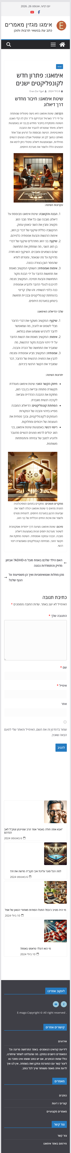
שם (63, 667)
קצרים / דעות (59, 1103)
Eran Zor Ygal (37, 91)
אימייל (62, 685)
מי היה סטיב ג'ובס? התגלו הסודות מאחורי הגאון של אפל (35, 910)
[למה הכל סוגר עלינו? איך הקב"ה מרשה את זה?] (35, 853)
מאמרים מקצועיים (57, 1111)
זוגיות (60, 66)
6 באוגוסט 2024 (13, 838)
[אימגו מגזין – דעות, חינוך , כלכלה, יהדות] (62, 44)
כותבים (63, 1095)
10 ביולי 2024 (12, 915)
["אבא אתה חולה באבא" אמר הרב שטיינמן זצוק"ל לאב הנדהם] (35, 812)
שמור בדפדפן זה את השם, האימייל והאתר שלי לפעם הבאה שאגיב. (35, 732)
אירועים (62, 1041)
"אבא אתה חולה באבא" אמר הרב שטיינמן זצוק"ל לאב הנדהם (33, 831)
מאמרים (60, 1081)
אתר (64, 704)
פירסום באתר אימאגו (55, 1143)
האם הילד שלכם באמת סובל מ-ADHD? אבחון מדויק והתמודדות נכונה (34, 563)
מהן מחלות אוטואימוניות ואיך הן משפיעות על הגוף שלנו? (36, 577)
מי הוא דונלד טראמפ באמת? (35, 948)
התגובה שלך (58, 616)
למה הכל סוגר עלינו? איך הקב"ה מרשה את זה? (35, 871)
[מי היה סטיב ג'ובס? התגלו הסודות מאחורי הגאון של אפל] (35, 892)
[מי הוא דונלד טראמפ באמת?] (35, 931)
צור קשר (62, 1135)
